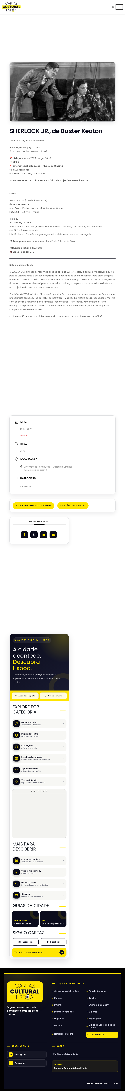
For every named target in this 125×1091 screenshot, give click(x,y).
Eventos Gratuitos (64, 1011)
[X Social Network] (34, 534)
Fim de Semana (97, 991)
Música (58, 998)
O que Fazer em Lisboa (98, 1083)
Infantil (58, 1005)
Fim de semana (55, 696)
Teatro (92, 998)
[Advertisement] (62, 34)
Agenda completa (26, 696)
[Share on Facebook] (24, 534)
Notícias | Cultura (63, 1033)
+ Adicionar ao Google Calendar (33, 505)
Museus (58, 1025)
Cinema (26, 486)
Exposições (95, 1018)
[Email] (53, 534)
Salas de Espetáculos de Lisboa (102, 1026)
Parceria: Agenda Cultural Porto (70, 1068)
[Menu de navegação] (119, 7)
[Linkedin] (43, 534)
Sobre (60, 1046)
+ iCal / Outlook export (73, 505)
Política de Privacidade (65, 1054)
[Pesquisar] (113, 7)
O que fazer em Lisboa (70, 983)
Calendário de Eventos (66, 991)
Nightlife (59, 1018)
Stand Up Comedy (99, 1005)
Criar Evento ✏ (96, 1034)
